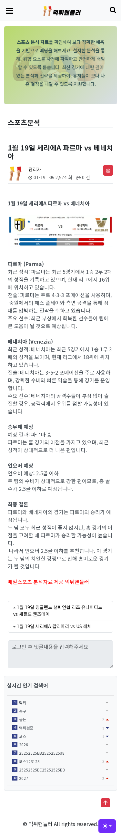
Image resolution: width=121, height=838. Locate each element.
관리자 (34, 169)
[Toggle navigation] (9, 10)
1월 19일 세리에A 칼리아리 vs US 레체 (54, 626)
